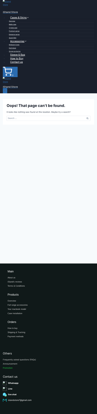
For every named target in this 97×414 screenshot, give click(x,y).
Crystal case (13, 28)
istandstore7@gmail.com (20, 400)
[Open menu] (5, 90)
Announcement (10, 364)
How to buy (13, 328)
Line (10, 389)
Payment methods (16, 336)
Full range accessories (18, 305)
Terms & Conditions (16, 286)
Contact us (16, 61)
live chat (12, 394)
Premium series (14, 31)
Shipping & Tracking (16, 332)
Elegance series (14, 35)
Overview (12, 21)
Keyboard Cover (14, 45)
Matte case (12, 24)
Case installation (15, 313)
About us (11, 278)
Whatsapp (13, 383)
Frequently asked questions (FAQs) (19, 359)
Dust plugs (12, 48)
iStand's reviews (15, 282)
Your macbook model (17, 309)
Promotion (8, 368)
